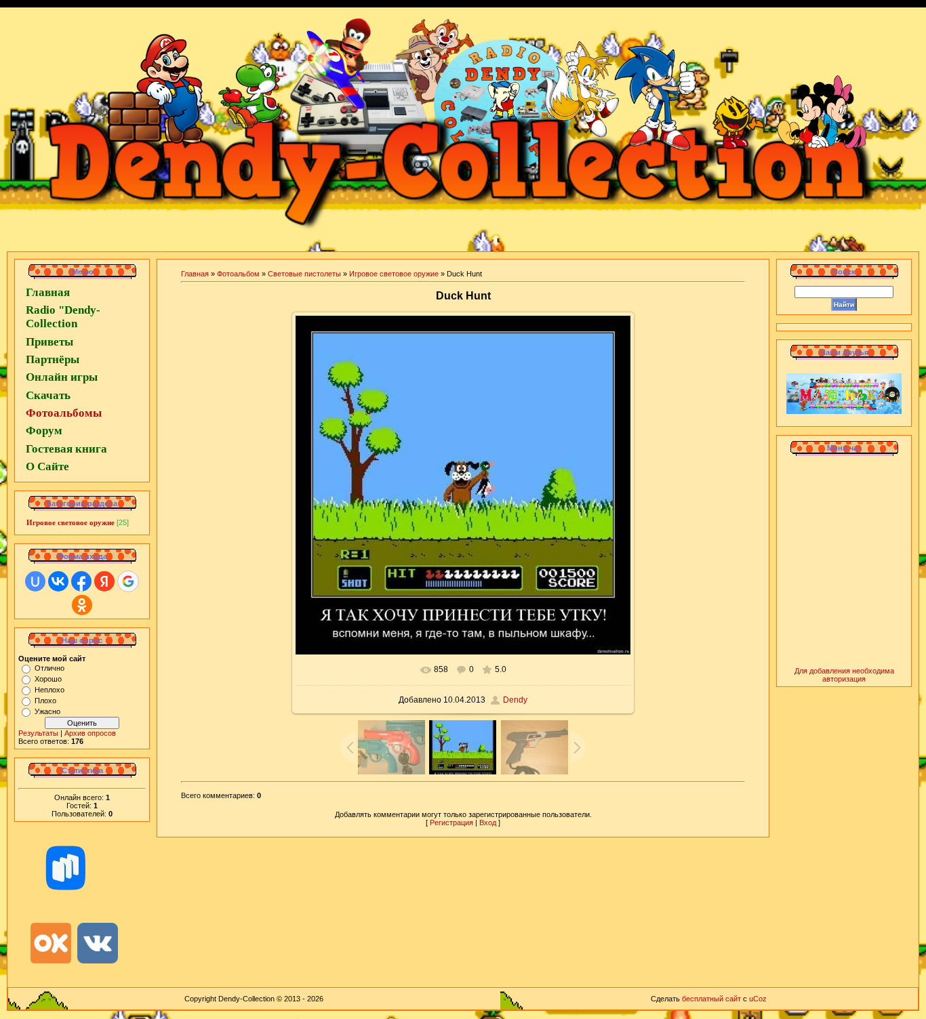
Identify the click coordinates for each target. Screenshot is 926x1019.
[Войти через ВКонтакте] (58, 581)
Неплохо (49, 690)
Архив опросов (90, 733)
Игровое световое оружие (70, 522)
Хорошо (48, 679)
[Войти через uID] (35, 581)
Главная (195, 274)
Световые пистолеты (304, 274)
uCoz (758, 999)
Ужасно (47, 711)
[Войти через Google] (128, 581)
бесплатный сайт (711, 999)
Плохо (45, 700)
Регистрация (451, 822)
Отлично (49, 668)
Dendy (515, 700)
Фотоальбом (238, 274)
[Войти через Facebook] (81, 581)
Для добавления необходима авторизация (844, 675)
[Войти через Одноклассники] (82, 605)
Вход (487, 822)
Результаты (38, 733)
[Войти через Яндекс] (104, 581)
